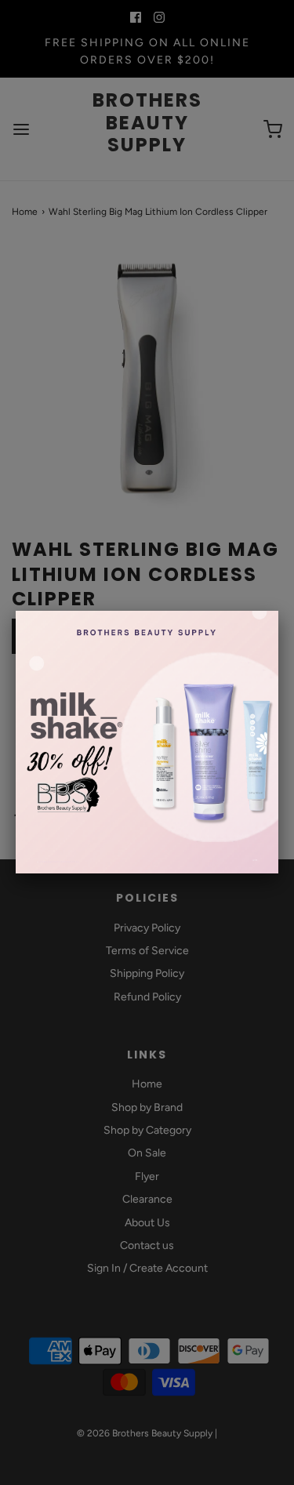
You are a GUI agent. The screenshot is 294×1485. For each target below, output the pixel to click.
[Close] (278, 611)
